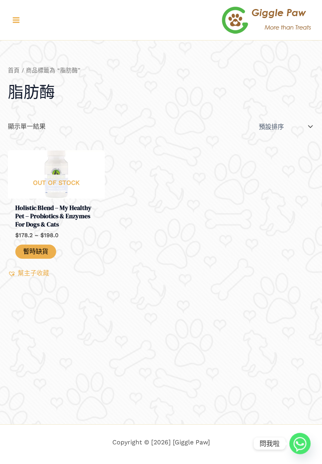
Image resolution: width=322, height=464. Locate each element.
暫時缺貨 (35, 251)
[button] (28, 273)
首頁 (14, 70)
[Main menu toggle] (16, 20)
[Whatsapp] (300, 443)
